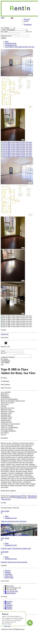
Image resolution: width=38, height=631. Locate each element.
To (31, 32)
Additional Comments (7, 357)
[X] (6, 343)
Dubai (6, 516)
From (28, 32)
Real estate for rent (10, 43)
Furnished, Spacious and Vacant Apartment (14, 562)
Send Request (6, 361)
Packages (7, 572)
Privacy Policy (9, 577)
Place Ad (27, 19)
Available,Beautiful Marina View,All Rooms (14, 535)
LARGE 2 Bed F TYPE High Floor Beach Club (16, 548)
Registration (28, 24)
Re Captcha (4, 359)
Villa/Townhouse (21, 497)
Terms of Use (9, 576)
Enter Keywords (6, 36)
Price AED (4, 32)
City (2, 28)
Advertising (8, 574)
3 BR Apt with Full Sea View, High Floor (14, 521)
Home (6, 41)
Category (3, 30)
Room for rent (32, 497)
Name (2, 351)
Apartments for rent (11, 45)
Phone (3, 353)
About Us (8, 570)
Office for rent (6, 499)
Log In (26, 21)
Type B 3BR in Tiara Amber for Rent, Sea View (19, 47)
